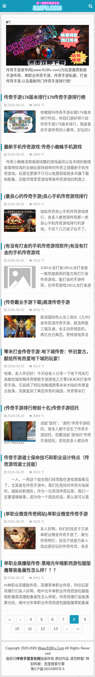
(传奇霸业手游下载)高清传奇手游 (37, 302)
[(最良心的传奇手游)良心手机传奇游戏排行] (20, 223)
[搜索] (90, 6)
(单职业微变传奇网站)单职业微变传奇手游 (46, 514)
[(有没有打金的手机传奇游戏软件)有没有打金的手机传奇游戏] (20, 279)
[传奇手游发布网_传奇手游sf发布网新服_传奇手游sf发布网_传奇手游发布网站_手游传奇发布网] (47, 7)
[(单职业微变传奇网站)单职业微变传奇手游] (20, 540)
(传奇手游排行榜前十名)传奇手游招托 (41, 408)
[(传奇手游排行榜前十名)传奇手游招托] (20, 434)
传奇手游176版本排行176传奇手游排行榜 (45, 97)
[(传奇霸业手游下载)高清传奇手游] (20, 328)
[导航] (9, 6)
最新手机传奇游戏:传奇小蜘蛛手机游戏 (43, 147)
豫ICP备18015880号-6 (47, 669)
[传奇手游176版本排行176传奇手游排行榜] (20, 124)
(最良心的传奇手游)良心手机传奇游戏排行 (46, 196)
